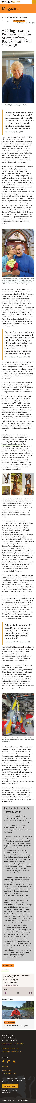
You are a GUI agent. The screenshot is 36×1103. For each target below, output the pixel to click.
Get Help (5, 1067)
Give (14, 1100)
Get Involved (23, 1100)
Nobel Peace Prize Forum (11, 444)
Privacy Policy (6, 1092)
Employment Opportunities (11, 1051)
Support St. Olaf (10, 1086)
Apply (5, 1100)
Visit (10, 1100)
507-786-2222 (18, 1044)
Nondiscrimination (9, 1073)
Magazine (5, 970)
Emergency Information (10, 1048)
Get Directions (7, 1044)
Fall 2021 (23, 17)
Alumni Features (19, 21)
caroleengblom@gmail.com (10, 985)
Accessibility (6, 1070)
